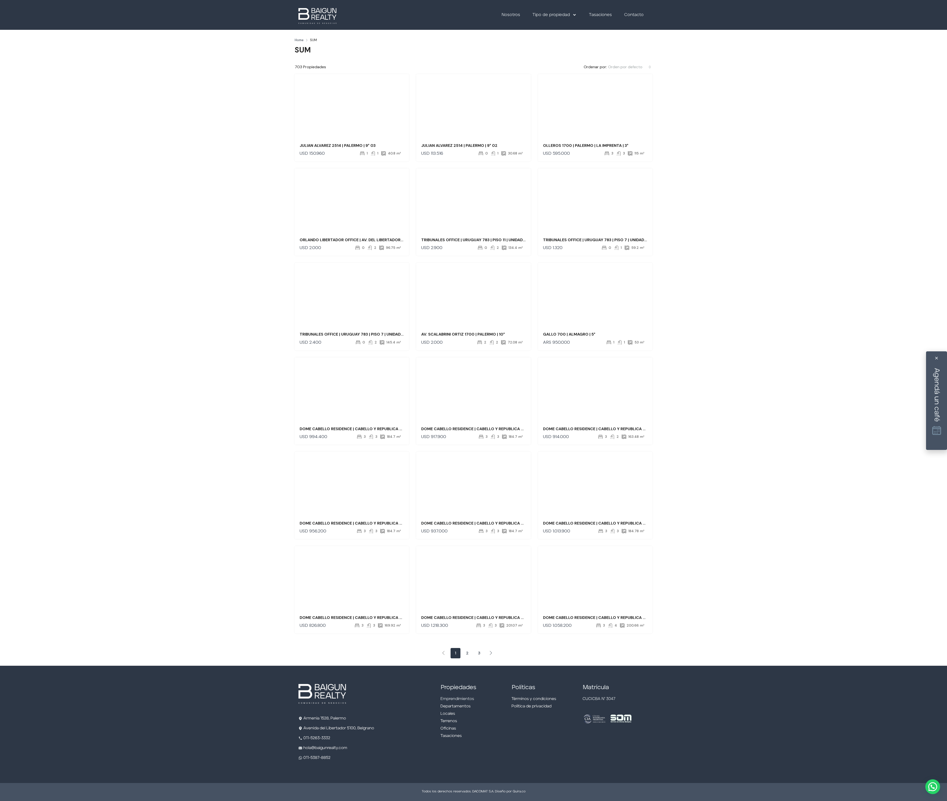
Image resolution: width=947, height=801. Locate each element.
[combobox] (629, 67)
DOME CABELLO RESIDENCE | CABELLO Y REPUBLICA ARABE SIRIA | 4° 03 (368, 523)
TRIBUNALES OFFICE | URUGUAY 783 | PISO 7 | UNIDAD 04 (353, 334)
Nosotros (511, 15)
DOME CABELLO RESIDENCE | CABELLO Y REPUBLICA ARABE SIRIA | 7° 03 (611, 523)
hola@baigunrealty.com (325, 748)
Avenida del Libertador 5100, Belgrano (338, 728)
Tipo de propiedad (551, 15)
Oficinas (448, 729)
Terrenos (448, 721)
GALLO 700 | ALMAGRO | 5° (569, 334)
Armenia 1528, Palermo (324, 718)
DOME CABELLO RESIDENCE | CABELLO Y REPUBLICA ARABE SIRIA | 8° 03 (611, 428)
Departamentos (455, 706)
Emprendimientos (457, 699)
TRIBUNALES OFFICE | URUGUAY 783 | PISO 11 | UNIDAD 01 (474, 239)
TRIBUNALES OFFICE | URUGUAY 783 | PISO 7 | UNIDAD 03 (596, 239)
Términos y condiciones (533, 699)
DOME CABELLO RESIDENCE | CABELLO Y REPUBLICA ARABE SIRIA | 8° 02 (489, 617)
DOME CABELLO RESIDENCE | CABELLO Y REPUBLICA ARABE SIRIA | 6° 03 (368, 428)
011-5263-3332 (316, 738)
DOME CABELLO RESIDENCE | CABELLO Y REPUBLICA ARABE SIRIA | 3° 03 (489, 523)
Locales (447, 714)
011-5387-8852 (316, 758)
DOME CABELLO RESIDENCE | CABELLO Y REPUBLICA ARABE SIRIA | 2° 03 (489, 428)
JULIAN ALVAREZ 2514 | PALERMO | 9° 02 (459, 145)
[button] (932, 786)
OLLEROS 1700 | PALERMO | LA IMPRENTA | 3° (585, 145)
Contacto (634, 15)
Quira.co (519, 791)
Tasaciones (600, 15)
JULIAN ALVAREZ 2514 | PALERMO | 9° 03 (338, 145)
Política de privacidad (531, 706)
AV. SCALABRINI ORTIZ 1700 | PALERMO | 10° (463, 334)
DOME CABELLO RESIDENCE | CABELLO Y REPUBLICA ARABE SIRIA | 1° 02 (610, 617)
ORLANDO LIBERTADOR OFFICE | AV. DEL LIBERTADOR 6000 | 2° (360, 239)
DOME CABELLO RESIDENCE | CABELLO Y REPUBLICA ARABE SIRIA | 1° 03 (367, 617)
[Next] (491, 653)
